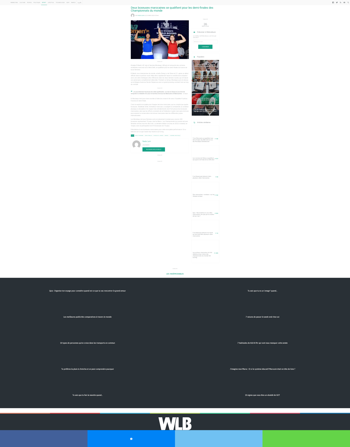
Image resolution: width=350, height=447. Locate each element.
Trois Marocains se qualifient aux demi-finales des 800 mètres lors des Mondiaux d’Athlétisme (203, 139)
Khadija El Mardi (158, 135)
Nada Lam (141, 15)
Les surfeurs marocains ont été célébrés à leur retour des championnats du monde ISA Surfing (202, 255)
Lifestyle (51, 2)
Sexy (68, 2)
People (29, 2)
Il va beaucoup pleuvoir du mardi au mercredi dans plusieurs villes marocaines (203, 234)
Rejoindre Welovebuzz (153, 149)
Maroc (73, 2)
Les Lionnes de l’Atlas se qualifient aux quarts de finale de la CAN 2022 (203, 158)
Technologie (60, 2)
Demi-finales (148, 135)
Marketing (14, 2)
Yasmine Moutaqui (175, 135)
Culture (22, 2)
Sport (44, 2)
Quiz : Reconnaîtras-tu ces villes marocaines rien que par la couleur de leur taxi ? (203, 214)
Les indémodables (175, 274)
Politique (37, 2)
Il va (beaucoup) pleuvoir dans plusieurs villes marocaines (202, 177)
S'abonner (205, 46)
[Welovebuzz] (4, 2)
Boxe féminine (139, 135)
